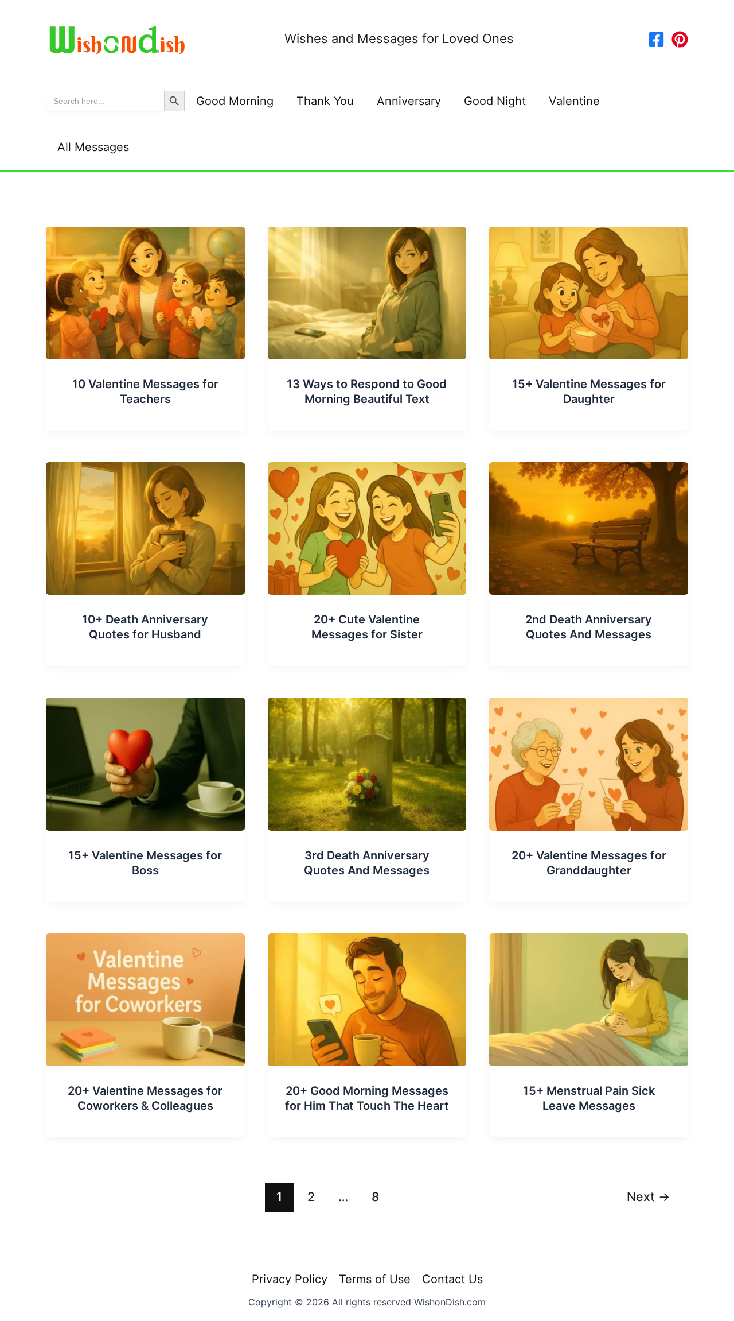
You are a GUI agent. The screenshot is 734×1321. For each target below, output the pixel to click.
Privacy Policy (289, 1279)
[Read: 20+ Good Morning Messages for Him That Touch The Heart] (367, 994)
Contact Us (452, 1279)
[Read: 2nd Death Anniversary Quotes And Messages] (588, 523)
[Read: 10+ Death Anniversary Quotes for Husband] (145, 523)
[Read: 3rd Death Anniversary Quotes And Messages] (367, 759)
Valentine (574, 101)
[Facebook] (656, 39)
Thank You (325, 101)
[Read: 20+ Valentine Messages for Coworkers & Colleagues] (145, 994)
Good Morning (235, 101)
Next (648, 1196)
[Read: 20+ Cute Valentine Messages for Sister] (367, 523)
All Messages (93, 147)
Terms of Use (375, 1279)
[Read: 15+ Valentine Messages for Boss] (145, 759)
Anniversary (409, 101)
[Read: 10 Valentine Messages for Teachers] (145, 288)
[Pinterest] (679, 39)
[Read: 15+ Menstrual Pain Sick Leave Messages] (588, 994)
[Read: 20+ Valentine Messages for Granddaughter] (588, 759)
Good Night (495, 101)
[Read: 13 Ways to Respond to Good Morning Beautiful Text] (367, 288)
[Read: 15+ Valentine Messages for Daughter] (588, 288)
